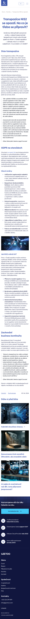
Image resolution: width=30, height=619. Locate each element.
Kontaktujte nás (13, 511)
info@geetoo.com (7, 603)
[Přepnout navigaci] (27, 4)
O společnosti (5, 583)
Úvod (3, 563)
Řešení (3, 566)
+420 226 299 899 (6, 600)
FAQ (2, 591)
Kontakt (3, 574)
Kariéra (3, 585)
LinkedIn (3, 608)
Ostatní (3, 393)
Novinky (3, 571)
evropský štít (12, 152)
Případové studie (6, 569)
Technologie (12, 393)
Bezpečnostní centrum (8, 588)
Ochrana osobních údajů (7, 615)
